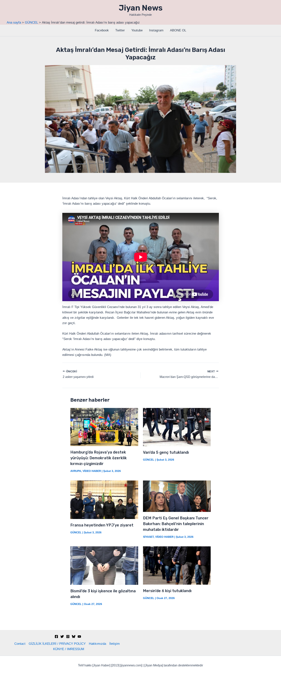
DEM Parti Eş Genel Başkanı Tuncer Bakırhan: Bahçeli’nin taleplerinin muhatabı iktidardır (176, 524)
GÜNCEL (148, 459)
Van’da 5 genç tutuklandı (166, 452)
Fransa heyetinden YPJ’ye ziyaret (101, 525)
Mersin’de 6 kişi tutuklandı (167, 590)
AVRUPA (75, 470)
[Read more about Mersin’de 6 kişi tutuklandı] (177, 565)
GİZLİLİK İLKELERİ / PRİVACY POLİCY (57, 644)
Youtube (137, 30)
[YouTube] (79, 636)
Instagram (156, 30)
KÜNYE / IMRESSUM (68, 649)
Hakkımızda (97, 644)
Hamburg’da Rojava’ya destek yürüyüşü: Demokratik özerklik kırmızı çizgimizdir (98, 458)
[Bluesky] (73, 636)
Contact (19, 644)
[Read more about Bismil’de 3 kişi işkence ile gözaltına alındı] (104, 565)
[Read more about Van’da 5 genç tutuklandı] (177, 427)
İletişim (114, 644)
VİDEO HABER (92, 470)
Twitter (120, 30)
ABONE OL (178, 30)
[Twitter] (62, 636)
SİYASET (148, 536)
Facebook (102, 30)
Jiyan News (140, 7)
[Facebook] (56, 636)
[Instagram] (68, 636)
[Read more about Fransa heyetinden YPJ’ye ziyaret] (104, 499)
